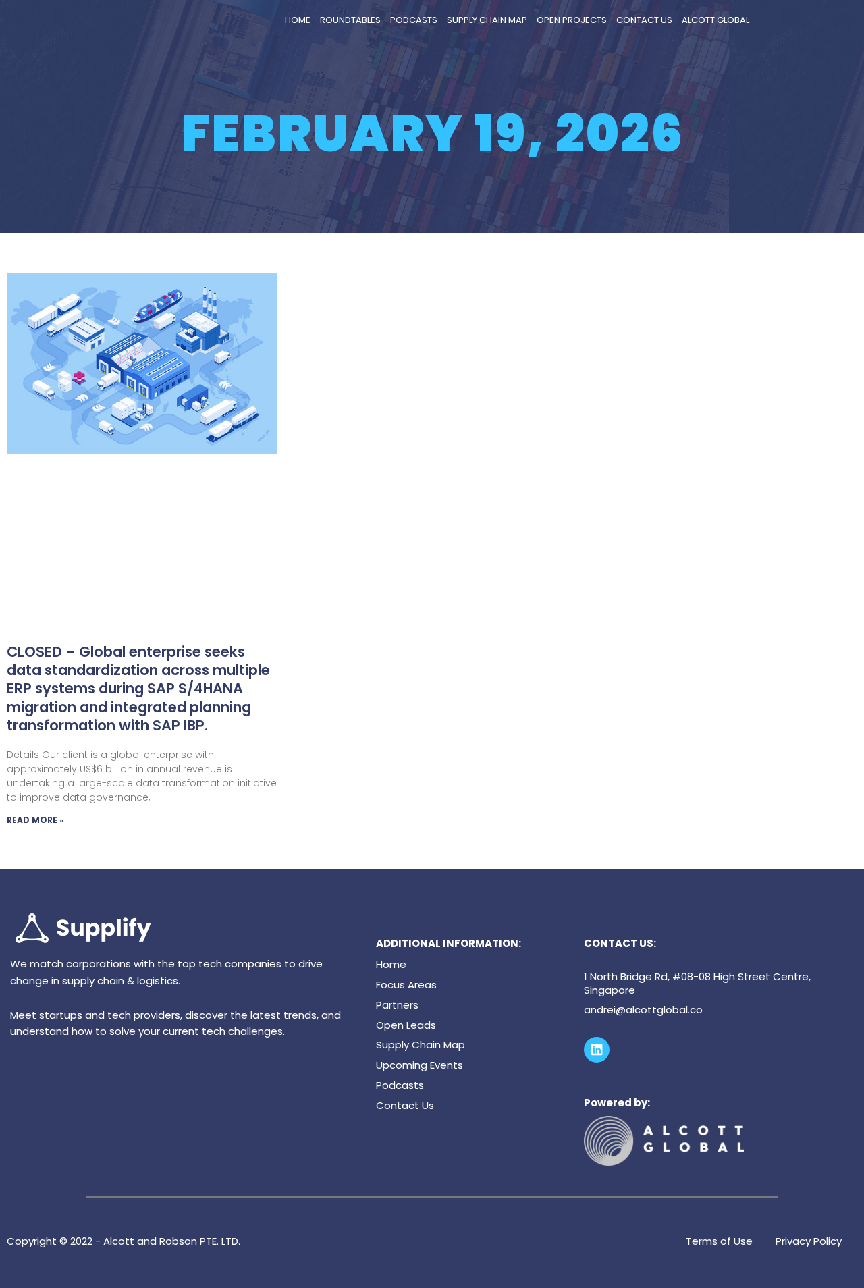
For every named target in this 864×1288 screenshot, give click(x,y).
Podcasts (413, 20)
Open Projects (572, 20)
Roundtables (350, 20)
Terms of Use (719, 1241)
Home (297, 20)
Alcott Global (715, 20)
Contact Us (644, 20)
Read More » (35, 820)
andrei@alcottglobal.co (643, 1009)
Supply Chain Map (487, 20)
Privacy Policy (809, 1241)
